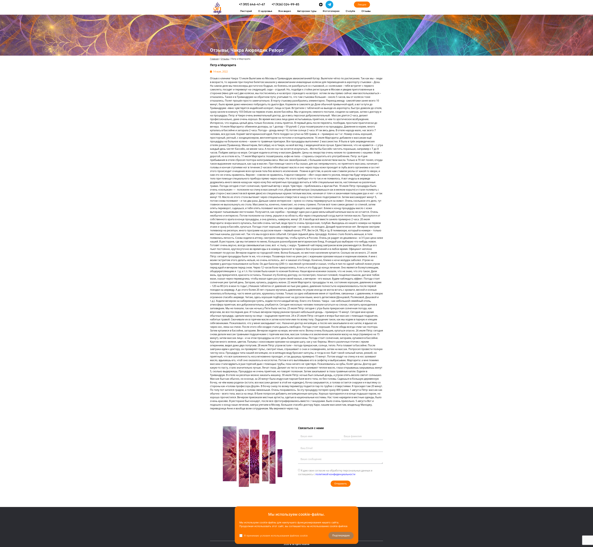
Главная (214, 58)
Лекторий (246, 11)
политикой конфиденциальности (335, 474)
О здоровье (265, 11)
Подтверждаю (341, 535)
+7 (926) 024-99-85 (285, 4)
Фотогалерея (331, 11)
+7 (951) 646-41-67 (252, 4)
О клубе (350, 11)
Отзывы (366, 11)
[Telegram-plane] (329, 4)
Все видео (284, 11)
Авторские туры (306, 11)
